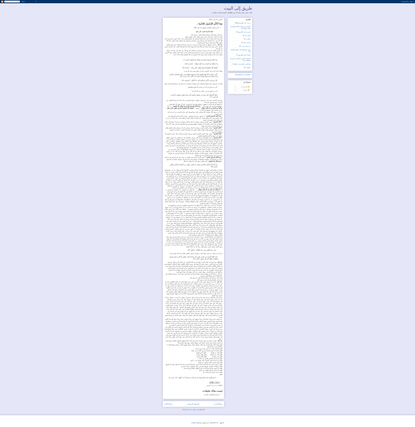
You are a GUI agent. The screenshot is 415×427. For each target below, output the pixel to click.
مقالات (248, 39)
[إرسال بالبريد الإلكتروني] (219, 382)
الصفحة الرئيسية (193, 404)
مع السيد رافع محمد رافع (243, 64)
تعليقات (245, 90)
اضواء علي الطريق (245, 55)
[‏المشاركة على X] (214, 382)
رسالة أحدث (218, 404)
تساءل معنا (247, 42)
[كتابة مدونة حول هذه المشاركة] (216, 382)
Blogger (194, 423)
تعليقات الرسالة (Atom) (189, 409)
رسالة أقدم (168, 404)
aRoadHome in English (243, 74)
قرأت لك (248, 35)
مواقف (248, 67)
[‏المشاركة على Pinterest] (210, 382)
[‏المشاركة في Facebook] (212, 382)
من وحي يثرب (246, 46)
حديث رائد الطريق (211, 385)
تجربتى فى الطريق (245, 32)
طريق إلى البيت (238, 8)
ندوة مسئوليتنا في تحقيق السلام (241, 49)
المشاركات (244, 87)
